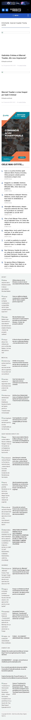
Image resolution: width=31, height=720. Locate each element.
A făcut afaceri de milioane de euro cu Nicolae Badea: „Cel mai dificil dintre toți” (20, 341)
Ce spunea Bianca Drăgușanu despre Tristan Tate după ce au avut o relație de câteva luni (15, 264)
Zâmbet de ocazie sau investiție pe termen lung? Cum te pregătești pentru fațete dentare (15, 652)
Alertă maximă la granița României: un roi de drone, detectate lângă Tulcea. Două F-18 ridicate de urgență (20, 486)
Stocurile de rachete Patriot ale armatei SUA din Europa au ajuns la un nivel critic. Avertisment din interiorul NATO (20, 510)
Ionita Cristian (22, 65)
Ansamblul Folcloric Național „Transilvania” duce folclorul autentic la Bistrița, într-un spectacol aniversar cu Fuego (20, 615)
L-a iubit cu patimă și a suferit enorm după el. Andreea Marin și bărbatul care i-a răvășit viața (15, 242)
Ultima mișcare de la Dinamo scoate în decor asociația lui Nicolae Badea (20, 282)
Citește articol (7, 61)
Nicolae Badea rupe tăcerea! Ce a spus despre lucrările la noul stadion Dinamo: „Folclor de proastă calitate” (20, 320)
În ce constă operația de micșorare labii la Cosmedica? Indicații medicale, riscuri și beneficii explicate (14, 669)
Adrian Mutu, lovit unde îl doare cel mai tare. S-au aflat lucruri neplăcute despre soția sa (16, 232)
